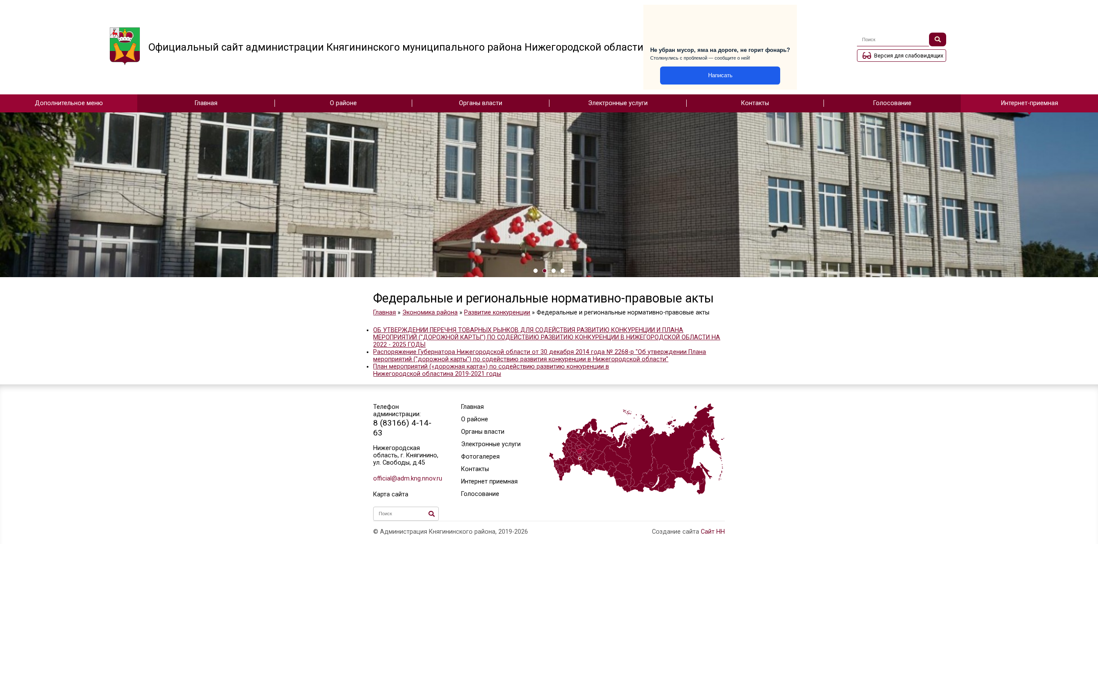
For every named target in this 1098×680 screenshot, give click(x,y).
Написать (720, 75)
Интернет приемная (489, 481)
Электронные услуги (618, 103)
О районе (343, 103)
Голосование (892, 103)
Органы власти (480, 103)
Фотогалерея (480, 456)
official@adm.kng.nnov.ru (406, 478)
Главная (206, 103)
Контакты (755, 103)
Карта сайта (390, 494)
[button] (535, 271)
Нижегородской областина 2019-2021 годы (437, 374)
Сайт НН (713, 531)
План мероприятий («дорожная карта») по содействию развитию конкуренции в (491, 366)
